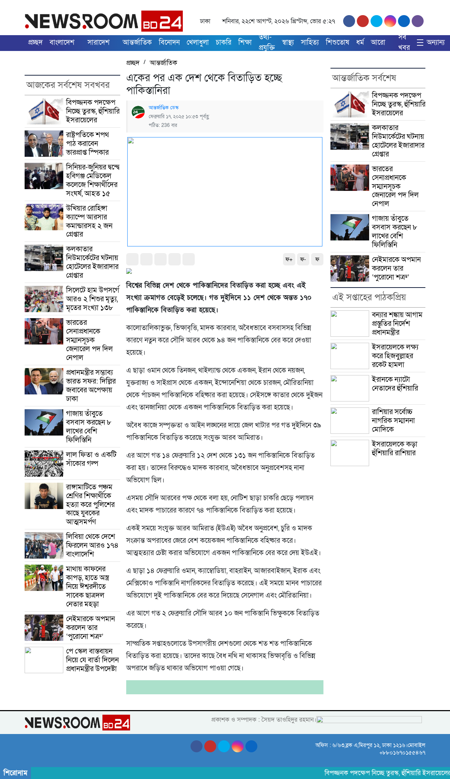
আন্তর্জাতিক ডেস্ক (164, 107)
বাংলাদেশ (62, 42)
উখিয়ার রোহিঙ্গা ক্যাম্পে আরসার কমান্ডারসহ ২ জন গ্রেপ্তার (89, 221)
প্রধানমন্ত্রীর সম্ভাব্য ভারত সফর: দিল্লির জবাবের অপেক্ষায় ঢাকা (91, 385)
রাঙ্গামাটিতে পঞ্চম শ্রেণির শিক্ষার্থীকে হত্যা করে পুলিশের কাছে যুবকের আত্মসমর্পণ (90, 504)
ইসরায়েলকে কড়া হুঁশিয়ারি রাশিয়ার (394, 448)
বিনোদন (169, 42)
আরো (378, 42)
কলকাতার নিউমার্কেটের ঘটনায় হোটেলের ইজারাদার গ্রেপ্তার (92, 262)
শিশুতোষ (337, 42)
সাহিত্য (310, 42)
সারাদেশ (99, 42)
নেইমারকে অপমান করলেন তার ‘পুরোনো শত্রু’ (90, 627)
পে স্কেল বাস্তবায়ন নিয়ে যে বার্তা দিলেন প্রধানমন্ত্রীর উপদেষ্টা (92, 660)
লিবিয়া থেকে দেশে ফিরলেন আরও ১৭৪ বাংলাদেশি (92, 545)
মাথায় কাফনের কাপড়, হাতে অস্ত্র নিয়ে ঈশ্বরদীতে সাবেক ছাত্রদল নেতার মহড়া (87, 586)
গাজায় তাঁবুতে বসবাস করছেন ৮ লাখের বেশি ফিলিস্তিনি (88, 426)
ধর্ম (360, 42)
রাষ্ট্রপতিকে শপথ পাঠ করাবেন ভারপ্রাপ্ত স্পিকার (87, 143)
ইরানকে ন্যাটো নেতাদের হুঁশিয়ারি (395, 383)
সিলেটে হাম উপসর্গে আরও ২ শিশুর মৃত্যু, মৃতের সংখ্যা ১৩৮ (92, 299)
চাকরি (223, 42)
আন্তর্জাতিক (137, 42)
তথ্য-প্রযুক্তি (267, 42)
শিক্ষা (245, 42)
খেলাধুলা (198, 42)
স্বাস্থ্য (288, 42)
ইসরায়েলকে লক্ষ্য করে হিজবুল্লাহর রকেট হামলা (395, 355)
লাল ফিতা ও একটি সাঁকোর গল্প (91, 459)
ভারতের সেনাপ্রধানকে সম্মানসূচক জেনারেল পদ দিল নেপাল (89, 339)
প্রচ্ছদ (35, 42)
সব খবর (404, 42)
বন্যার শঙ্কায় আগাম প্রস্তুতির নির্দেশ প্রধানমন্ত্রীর (397, 323)
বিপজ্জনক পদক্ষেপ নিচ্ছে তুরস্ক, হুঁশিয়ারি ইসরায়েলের (93, 111)
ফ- (303, 259)
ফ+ (288, 259)
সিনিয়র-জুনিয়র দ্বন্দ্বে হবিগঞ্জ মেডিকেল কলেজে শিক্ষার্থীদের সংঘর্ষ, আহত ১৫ (93, 180)
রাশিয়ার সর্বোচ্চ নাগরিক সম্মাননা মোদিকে (393, 420)
